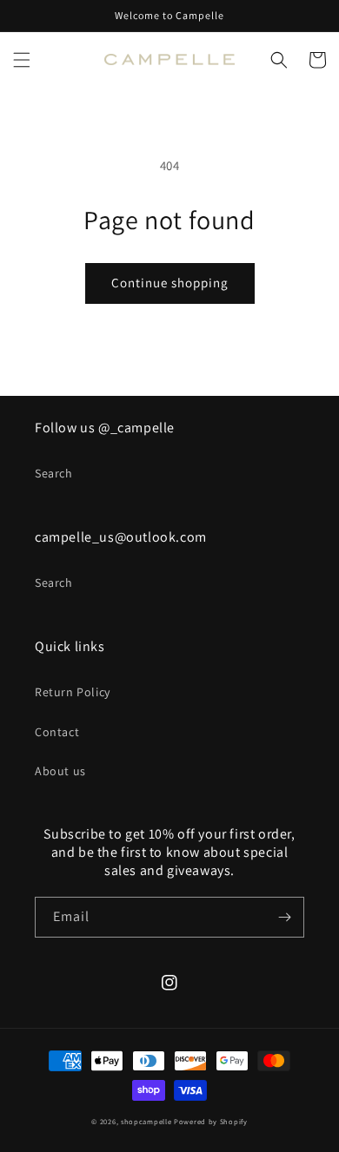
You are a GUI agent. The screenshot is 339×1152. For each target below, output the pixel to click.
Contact (57, 732)
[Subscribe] (284, 917)
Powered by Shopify (211, 1121)
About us (60, 771)
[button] (22, 60)
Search (54, 473)
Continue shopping (170, 282)
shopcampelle (146, 1121)
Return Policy (72, 692)
